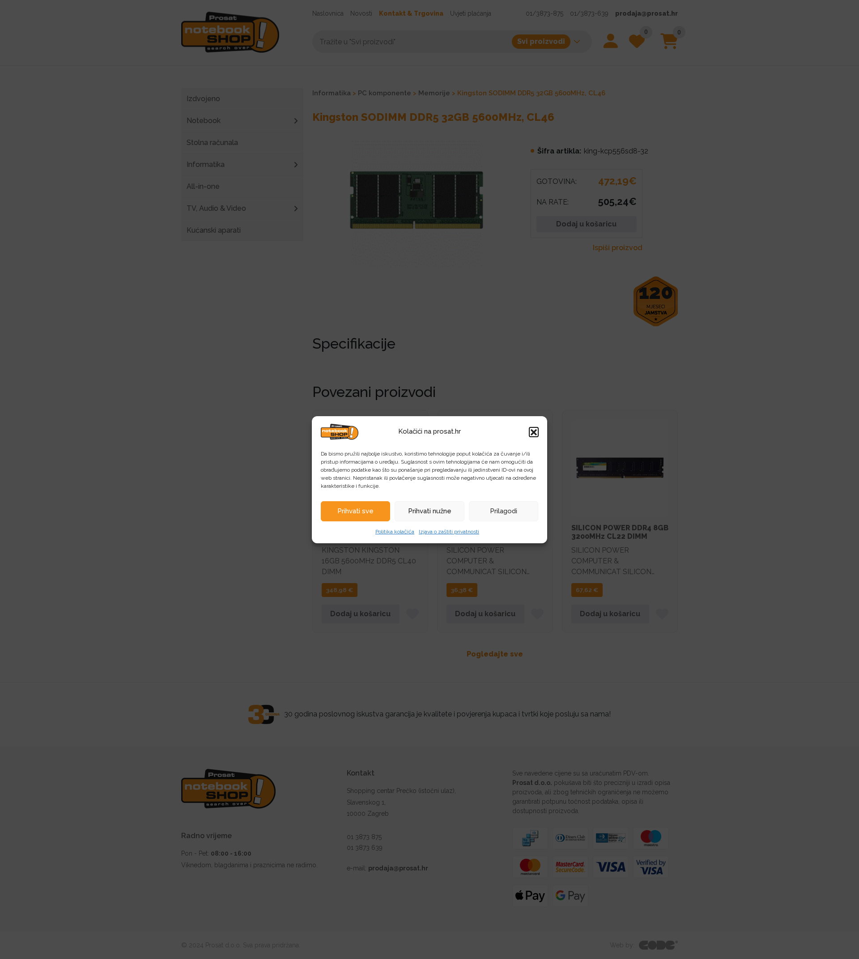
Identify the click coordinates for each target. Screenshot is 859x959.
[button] (533, 431)
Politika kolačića (394, 532)
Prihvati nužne (429, 511)
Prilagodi (503, 511)
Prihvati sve (355, 511)
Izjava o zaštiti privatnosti (449, 532)
